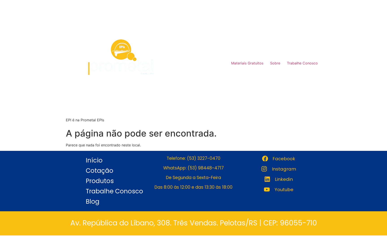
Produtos (100, 181)
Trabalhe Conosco (302, 63)
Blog (92, 201)
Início (94, 160)
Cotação (99, 170)
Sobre (275, 63)
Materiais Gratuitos (247, 63)
